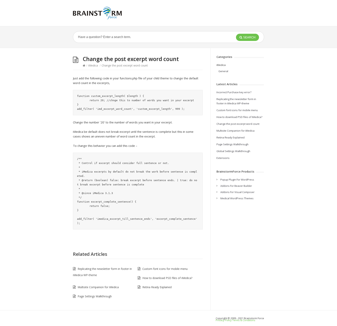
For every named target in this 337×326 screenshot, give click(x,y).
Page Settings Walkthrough (95, 296)
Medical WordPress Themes (237, 198)
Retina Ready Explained (157, 287)
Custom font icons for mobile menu (165, 269)
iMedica (93, 65)
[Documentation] (97, 13)
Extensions (223, 158)
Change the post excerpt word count (237, 124)
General (223, 71)
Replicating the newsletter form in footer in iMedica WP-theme (102, 272)
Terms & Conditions (243, 320)
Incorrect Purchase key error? (233, 92)
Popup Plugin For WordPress (237, 179)
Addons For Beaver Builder (236, 186)
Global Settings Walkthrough (233, 151)
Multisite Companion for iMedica (98, 287)
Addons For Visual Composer (237, 192)
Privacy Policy (224, 320)
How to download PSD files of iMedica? (167, 278)
